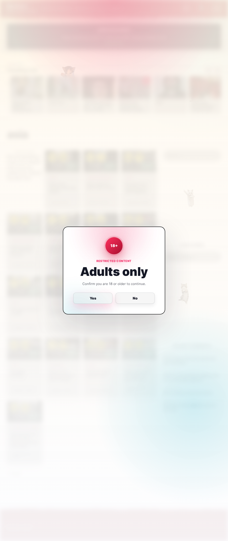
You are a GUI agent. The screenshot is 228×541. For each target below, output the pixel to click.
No (135, 298)
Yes (93, 298)
